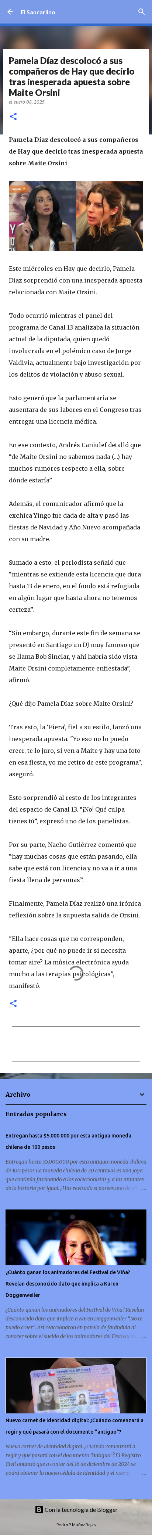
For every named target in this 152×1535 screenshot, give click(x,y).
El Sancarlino (38, 11)
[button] (13, 117)
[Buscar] (141, 12)
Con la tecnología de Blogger (81, 1509)
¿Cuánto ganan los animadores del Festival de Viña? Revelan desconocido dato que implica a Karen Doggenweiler (68, 1283)
